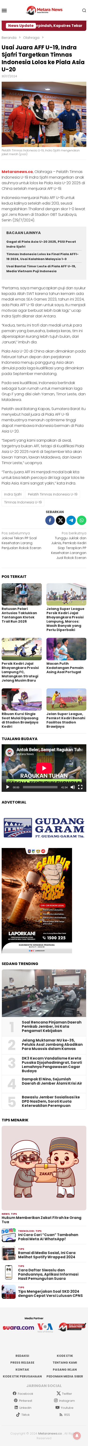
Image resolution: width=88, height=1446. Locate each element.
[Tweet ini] (60, 520)
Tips (14, 1214)
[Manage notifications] (77, 1435)
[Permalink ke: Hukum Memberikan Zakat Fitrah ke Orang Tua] (44, 1168)
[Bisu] (72, 787)
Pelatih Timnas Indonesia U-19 (52, 494)
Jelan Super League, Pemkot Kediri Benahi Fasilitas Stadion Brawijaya (65, 720)
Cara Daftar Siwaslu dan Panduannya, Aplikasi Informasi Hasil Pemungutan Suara (48, 1274)
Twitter (67, 1393)
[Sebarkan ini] (50, 520)
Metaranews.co (50, 1433)
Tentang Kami (65, 1362)
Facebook (25, 1393)
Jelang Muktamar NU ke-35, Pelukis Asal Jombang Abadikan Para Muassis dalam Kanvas (52, 1044)
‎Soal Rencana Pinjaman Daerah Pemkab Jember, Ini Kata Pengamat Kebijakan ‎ (51, 1026)
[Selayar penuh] (80, 787)
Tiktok (25, 1415)
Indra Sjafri (13, 494)
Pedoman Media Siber (64, 1376)
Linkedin (25, 1408)
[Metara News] (44, 10)
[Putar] (7, 787)
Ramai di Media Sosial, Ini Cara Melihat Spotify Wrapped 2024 (47, 1255)
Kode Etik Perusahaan (22, 1376)
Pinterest (25, 1400)
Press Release (22, 1362)
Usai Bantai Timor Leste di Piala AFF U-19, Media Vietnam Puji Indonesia (41, 268)
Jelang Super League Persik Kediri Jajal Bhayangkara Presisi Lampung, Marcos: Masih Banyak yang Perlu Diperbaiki (65, 619)
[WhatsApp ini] (81, 520)
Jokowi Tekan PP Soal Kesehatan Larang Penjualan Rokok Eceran (21, 540)
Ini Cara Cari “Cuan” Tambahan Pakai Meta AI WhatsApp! (48, 1237)
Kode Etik (65, 1356)
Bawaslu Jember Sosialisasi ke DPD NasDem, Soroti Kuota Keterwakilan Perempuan (51, 1101)
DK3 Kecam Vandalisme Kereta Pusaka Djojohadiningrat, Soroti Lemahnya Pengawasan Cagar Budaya (52, 1064)
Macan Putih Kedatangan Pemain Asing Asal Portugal (65, 667)
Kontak (22, 1369)
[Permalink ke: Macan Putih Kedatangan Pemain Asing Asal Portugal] (66, 649)
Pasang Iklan (65, 1369)
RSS (67, 1415)
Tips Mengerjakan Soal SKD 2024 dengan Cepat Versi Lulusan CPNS (50, 1293)
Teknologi (26, 1231)
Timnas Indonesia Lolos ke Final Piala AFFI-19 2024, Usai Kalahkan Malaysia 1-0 (42, 256)
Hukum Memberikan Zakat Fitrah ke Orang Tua (41, 1220)
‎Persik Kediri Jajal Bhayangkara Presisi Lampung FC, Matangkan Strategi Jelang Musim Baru (20, 672)
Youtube (67, 1408)
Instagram (67, 1400)
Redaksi (22, 1356)
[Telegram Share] (71, 520)
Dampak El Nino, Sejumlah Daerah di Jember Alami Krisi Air (52, 1081)
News (6, 1214)
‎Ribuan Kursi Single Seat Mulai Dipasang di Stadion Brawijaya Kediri (20, 720)
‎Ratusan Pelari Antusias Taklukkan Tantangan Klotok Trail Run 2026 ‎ (19, 615)
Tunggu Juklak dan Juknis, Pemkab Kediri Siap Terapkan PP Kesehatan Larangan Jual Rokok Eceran (68, 545)
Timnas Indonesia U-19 (23, 502)
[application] (44, 768)
